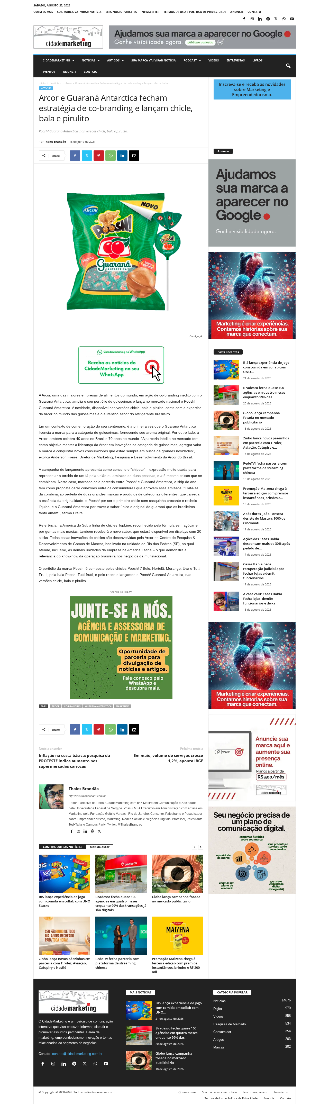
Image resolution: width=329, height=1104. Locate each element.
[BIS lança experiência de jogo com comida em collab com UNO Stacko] (64, 874)
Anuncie (236, 12)
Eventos (49, 72)
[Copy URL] (158, 155)
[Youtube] (292, 19)
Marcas (218, 1047)
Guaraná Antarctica (98, 706)
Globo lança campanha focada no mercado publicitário (176, 898)
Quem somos (43, 12)
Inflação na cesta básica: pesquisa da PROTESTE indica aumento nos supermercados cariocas (74, 761)
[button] (288, 66)
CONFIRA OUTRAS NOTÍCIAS (62, 847)
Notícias (88, 60)
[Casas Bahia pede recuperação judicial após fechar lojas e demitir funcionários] (226, 571)
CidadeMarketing (56, 60)
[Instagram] (252, 19)
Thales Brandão (55, 141)
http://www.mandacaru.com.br (87, 796)
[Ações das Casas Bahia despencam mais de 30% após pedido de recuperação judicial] (226, 546)
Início (42, 83)
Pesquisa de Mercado (229, 1024)
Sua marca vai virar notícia (79, 12)
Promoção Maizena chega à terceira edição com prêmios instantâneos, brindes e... (265, 493)
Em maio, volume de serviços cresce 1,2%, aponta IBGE (168, 758)
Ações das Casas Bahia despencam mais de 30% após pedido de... (266, 543)
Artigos (113, 60)
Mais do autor (99, 847)
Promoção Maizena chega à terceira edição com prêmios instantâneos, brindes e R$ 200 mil (176, 965)
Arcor (56, 706)
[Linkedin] (260, 19)
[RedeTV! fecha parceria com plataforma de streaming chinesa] (121, 936)
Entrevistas (235, 60)
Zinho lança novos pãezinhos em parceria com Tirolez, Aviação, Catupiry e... (266, 443)
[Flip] (146, 155)
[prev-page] (194, 847)
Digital (218, 1009)
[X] (276, 19)
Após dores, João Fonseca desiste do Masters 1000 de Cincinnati (264, 518)
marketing (123, 706)
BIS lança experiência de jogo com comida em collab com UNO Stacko (64, 901)
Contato (254, 12)
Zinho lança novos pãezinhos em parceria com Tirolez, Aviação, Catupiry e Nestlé (64, 963)
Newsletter (150, 12)
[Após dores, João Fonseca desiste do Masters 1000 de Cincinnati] (226, 521)
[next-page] (200, 847)
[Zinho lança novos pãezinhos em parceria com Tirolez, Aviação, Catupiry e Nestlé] (64, 936)
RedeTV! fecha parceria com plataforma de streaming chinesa (117, 963)
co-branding (72, 706)
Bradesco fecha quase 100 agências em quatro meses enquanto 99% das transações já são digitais (121, 903)
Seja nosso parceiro (122, 12)
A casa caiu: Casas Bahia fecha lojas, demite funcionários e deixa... (262, 598)
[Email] (134, 155)
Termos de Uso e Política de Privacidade (194, 12)
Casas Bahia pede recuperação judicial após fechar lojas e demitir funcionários (263, 571)
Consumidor (222, 1032)
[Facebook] (244, 19)
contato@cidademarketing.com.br (77, 1054)
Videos (213, 60)
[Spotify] (268, 19)
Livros (257, 60)
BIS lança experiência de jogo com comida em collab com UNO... (266, 367)
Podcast (190, 60)
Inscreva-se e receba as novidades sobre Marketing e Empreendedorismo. (252, 89)
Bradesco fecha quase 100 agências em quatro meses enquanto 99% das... (264, 392)
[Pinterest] (99, 155)
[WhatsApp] (284, 19)
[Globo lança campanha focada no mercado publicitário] (177, 874)
